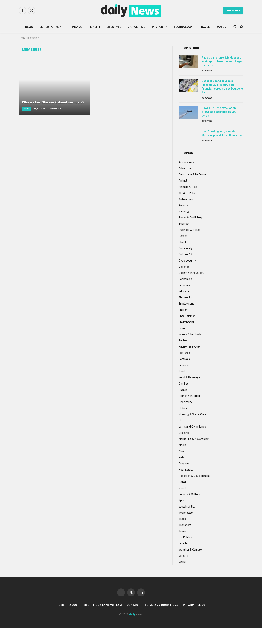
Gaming (183, 383)
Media (182, 445)
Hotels (183, 408)
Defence (184, 266)
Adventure (185, 168)
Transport (185, 525)
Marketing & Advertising (194, 438)
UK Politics (137, 26)
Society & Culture (189, 494)
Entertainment (52, 26)
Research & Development (194, 475)
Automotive (186, 199)
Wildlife (183, 555)
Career (183, 236)
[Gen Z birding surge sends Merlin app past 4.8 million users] (188, 135)
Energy (183, 309)
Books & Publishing (191, 217)
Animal (183, 180)
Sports (183, 500)
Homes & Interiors (190, 395)
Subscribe (233, 10)
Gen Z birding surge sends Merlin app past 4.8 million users (222, 133)
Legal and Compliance (192, 426)
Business (184, 223)
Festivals (184, 359)
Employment (186, 303)
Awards (183, 205)
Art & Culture (187, 192)
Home (22, 38)
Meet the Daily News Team (103, 604)
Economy (184, 285)
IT (180, 420)
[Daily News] (131, 10)
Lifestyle (113, 26)
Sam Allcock (55, 109)
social (182, 488)
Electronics (186, 297)
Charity (183, 242)
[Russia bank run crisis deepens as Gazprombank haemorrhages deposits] (188, 61)
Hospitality (185, 402)
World (222, 26)
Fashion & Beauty (189, 346)
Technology (183, 26)
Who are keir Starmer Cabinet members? (53, 102)
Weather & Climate (190, 549)
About (74, 604)
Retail (182, 481)
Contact (133, 604)
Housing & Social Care (192, 414)
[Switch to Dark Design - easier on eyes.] (234, 27)
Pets (182, 457)
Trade (182, 518)
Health (94, 26)
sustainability (187, 506)
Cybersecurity (187, 260)
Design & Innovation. (191, 272)
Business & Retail (189, 229)
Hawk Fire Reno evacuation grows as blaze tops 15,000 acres (219, 111)
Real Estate (186, 469)
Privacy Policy (194, 604)
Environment (186, 322)
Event (182, 328)
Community (185, 248)
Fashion (183, 340)
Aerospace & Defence (192, 174)
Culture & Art (187, 254)
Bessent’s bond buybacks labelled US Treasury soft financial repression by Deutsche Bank (222, 86)
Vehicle (183, 543)
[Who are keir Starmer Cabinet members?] (54, 87)
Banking (184, 211)
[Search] (241, 27)
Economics (185, 279)
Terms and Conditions (161, 604)
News (29, 26)
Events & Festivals (190, 334)
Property (159, 26)
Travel (204, 26)
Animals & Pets (188, 186)
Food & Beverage (189, 377)
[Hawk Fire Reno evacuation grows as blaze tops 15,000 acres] (188, 112)
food (182, 371)
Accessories (186, 162)
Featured (184, 352)
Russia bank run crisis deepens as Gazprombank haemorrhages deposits (222, 61)
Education (185, 291)
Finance (76, 26)
